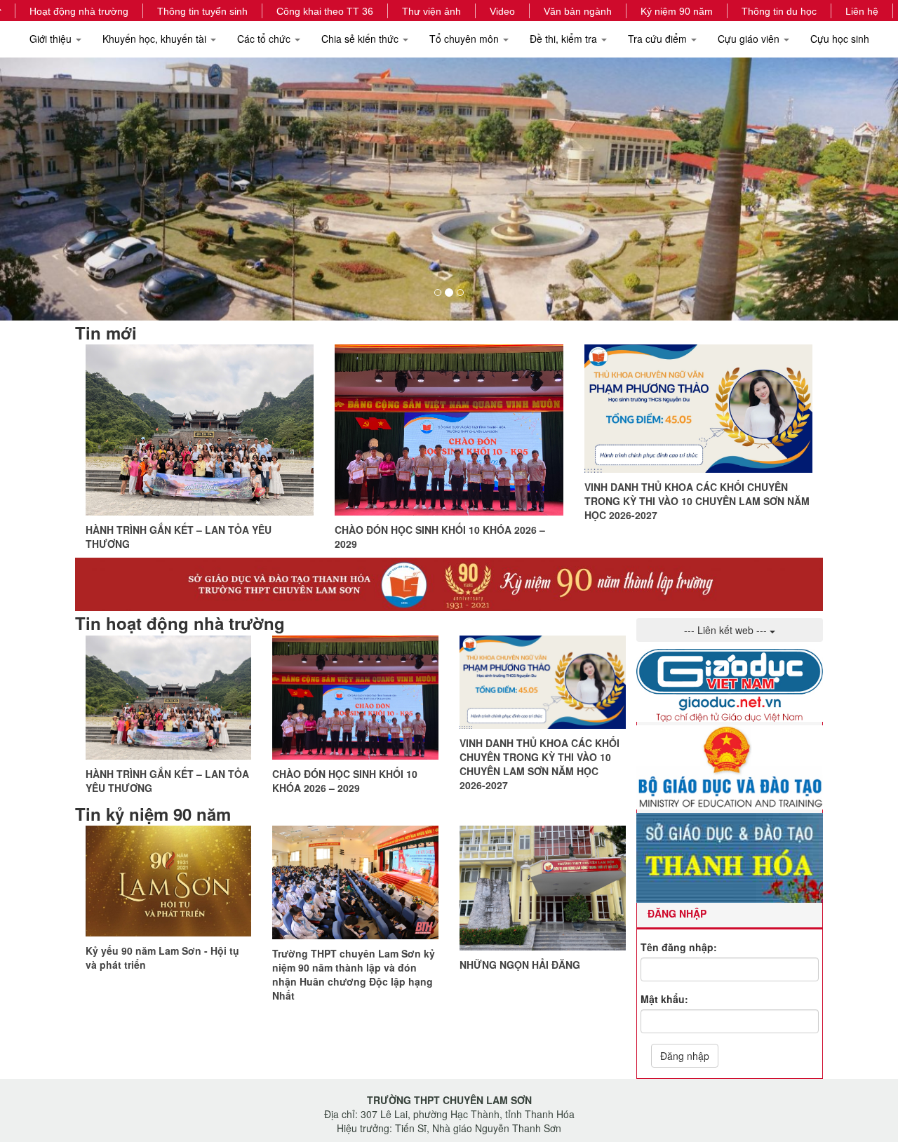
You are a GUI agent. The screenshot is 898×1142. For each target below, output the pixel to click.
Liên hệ (861, 11)
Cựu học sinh (839, 39)
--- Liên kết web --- (727, 630)
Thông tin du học (779, 11)
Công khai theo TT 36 (324, 11)
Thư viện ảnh (431, 11)
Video (502, 11)
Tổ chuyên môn (465, 39)
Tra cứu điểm (659, 39)
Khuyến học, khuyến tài (155, 39)
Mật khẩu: (664, 999)
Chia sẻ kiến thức (361, 39)
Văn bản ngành (578, 11)
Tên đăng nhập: (679, 947)
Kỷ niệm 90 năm (677, 11)
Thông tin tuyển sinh (202, 11)
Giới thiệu (51, 39)
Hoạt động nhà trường (78, 11)
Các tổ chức (265, 39)
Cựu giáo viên (750, 39)
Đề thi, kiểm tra (565, 39)
